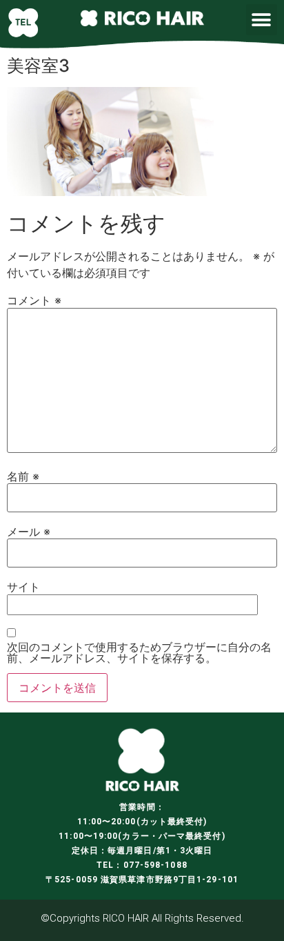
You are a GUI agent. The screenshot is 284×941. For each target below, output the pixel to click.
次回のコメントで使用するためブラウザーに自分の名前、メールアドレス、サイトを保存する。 (139, 652)
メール (28, 531)
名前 (23, 476)
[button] (261, 19)
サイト (23, 586)
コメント (34, 300)
